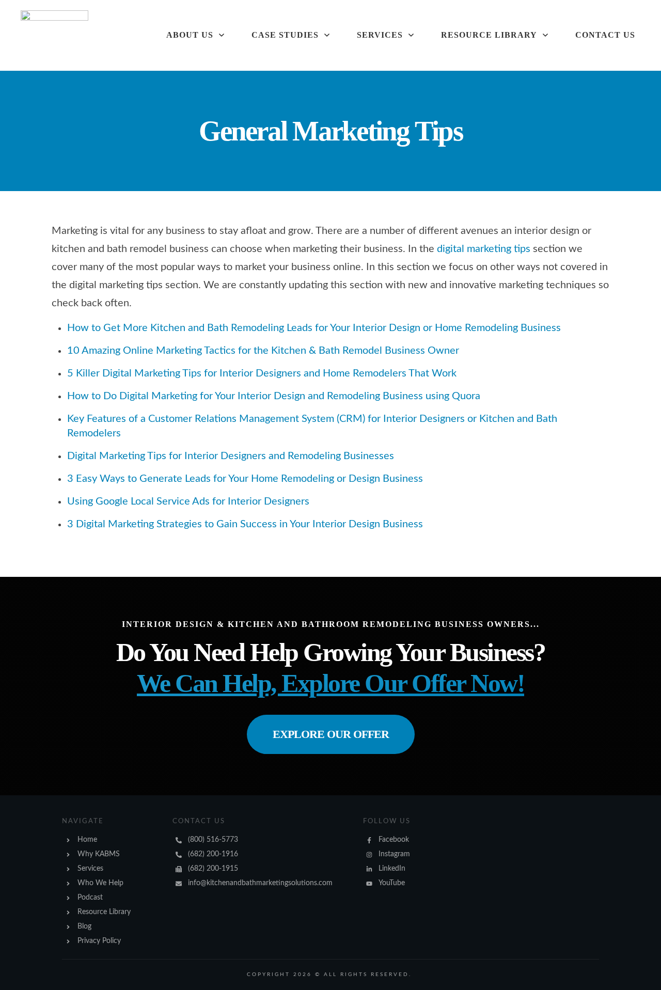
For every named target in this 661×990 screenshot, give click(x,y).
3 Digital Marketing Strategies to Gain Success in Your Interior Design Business (245, 524)
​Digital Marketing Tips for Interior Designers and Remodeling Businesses (230, 456)
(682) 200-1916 (213, 854)
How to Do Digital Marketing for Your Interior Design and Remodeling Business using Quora (273, 396)
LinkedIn (392, 868)
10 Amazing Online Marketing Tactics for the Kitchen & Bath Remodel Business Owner (263, 350)
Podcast (90, 897)
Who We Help (100, 883)
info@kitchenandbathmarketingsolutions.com (260, 883)
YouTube (392, 883)
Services (90, 868)
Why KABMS (98, 854)
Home (87, 839)
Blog (84, 926)
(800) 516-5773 (213, 839)
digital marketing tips (483, 249)
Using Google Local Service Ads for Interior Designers (188, 501)
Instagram (394, 854)
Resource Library (104, 912)
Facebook (394, 839)
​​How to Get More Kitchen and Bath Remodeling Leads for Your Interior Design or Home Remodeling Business (314, 328)
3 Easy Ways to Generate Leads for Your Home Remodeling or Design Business (245, 479)
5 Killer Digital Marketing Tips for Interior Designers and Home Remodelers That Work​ (262, 373)
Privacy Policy (99, 941)
